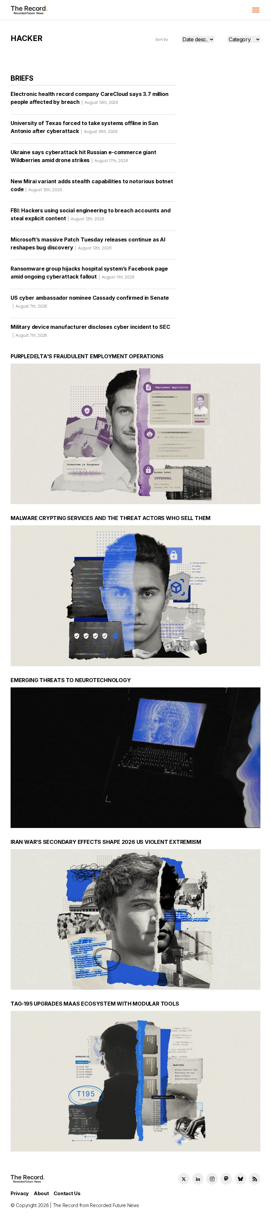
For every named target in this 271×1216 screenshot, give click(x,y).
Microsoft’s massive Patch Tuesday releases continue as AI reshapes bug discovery (88, 243)
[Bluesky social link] (240, 1179)
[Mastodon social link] (226, 1179)
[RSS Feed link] (254, 1179)
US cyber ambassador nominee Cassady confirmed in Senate (90, 301)
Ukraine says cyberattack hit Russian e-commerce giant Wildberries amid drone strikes (83, 156)
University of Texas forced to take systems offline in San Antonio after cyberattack (84, 127)
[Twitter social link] (183, 1179)
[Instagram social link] (212, 1179)
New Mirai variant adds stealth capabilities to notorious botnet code (92, 185)
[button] (255, 10)
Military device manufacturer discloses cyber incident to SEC (90, 331)
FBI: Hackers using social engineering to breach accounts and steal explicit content (90, 214)
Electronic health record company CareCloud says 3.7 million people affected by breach (90, 98)
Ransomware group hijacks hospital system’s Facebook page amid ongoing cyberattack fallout (89, 272)
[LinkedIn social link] (198, 1179)
